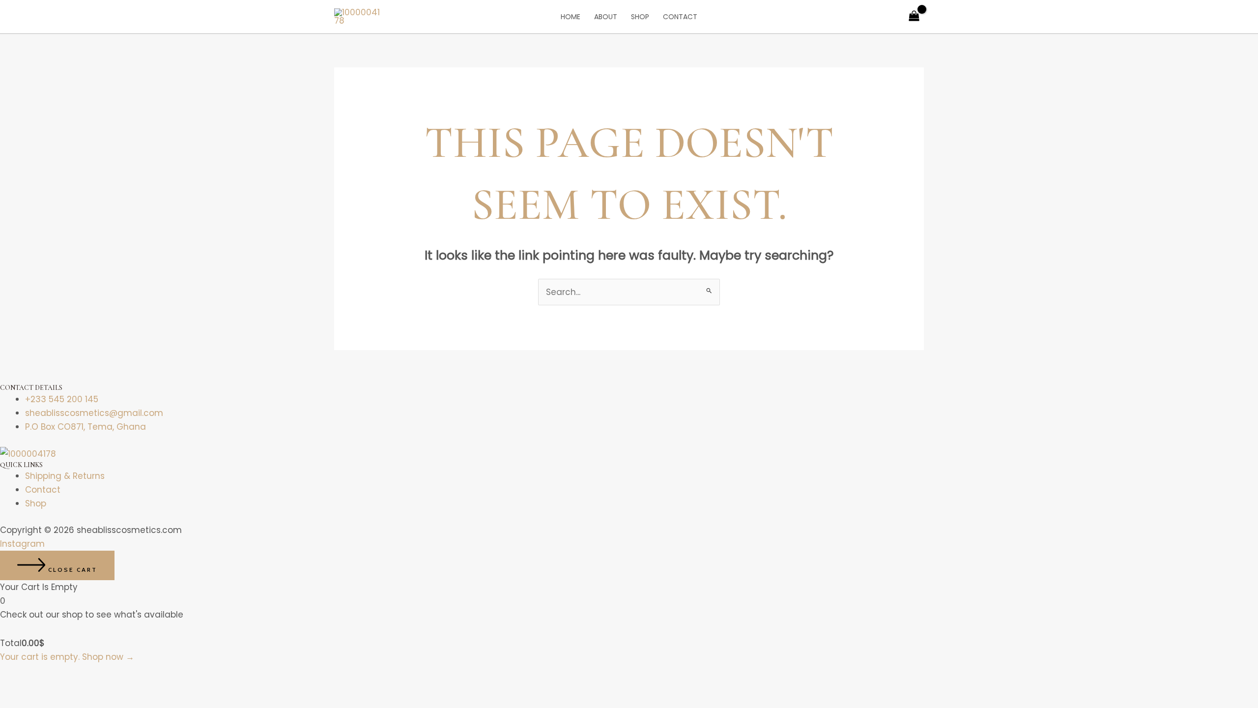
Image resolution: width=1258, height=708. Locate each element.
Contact (680, 17)
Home (570, 17)
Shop (640, 17)
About (605, 17)
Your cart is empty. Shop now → (67, 657)
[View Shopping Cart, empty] (914, 17)
